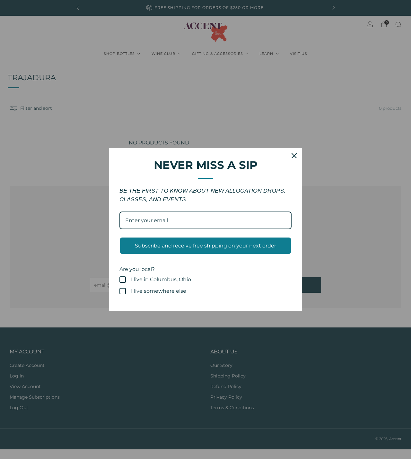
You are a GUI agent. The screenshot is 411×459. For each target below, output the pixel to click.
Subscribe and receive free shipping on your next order (205, 246)
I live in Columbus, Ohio (161, 279)
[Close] (294, 155)
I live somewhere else (158, 291)
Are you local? (137, 269)
